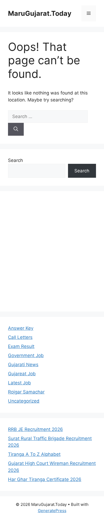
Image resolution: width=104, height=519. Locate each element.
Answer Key (20, 328)
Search (15, 160)
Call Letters (20, 337)
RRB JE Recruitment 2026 (35, 429)
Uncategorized (23, 401)
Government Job (26, 355)
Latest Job (19, 382)
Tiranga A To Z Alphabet (34, 454)
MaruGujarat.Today (39, 13)
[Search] (16, 129)
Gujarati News (23, 364)
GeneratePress (52, 510)
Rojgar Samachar (26, 392)
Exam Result (21, 346)
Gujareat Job (22, 373)
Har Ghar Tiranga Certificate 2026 (44, 479)
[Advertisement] (52, 251)
